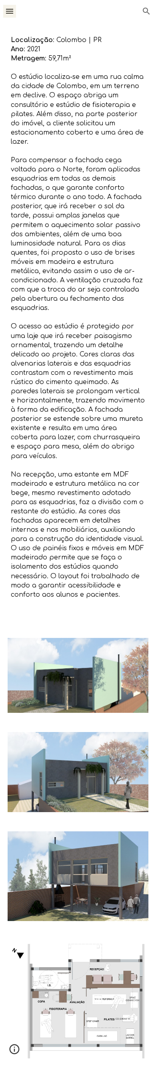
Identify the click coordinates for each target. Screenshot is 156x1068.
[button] (9, 11)
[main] (78, 325)
